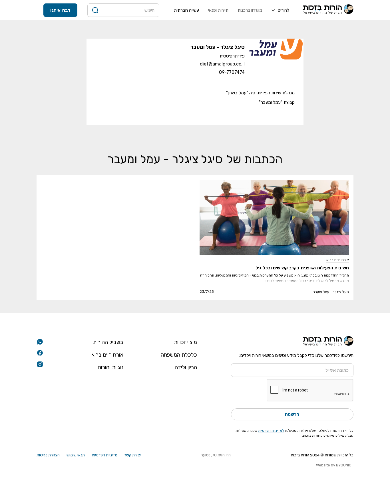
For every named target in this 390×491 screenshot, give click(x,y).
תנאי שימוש (76, 455)
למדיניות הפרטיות (271, 431)
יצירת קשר (132, 455)
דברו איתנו (60, 10)
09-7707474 (232, 72)
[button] (279, 10)
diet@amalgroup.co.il (222, 64)
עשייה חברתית (186, 10)
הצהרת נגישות (48, 455)
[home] (328, 10)
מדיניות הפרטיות (104, 455)
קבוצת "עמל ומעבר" (277, 102)
